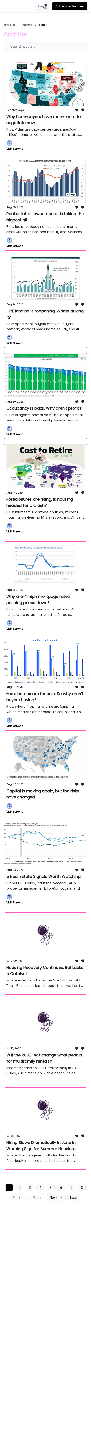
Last (74, 1197)
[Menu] (6, 5)
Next (53, 1197)
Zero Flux (10, 25)
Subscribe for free (70, 6)
